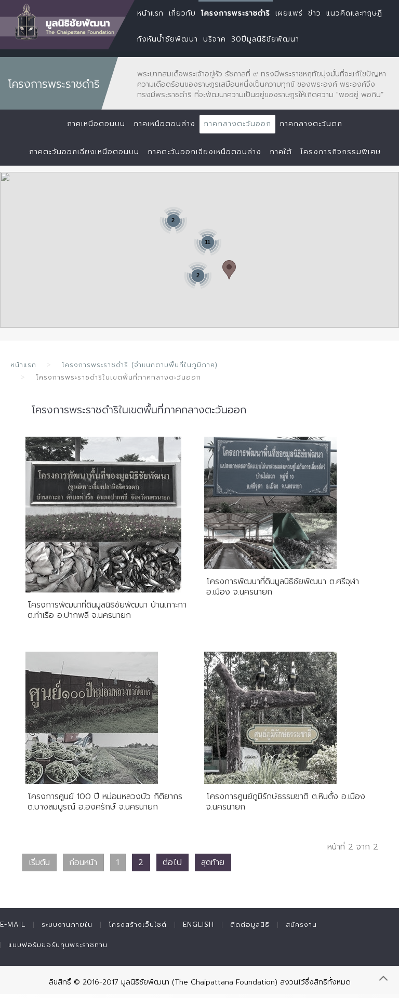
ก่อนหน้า (83, 862)
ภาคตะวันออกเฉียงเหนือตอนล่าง (204, 151)
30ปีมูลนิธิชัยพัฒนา (265, 39)
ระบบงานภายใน (67, 924)
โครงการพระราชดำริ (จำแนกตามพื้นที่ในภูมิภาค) (140, 365)
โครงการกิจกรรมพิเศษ (340, 151)
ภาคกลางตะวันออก (237, 123)
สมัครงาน (301, 924)
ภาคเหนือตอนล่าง (164, 123)
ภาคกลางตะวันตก (311, 123)
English (198, 924)
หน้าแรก (23, 365)
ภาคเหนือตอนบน (96, 123)
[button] (229, 270)
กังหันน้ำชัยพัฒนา (167, 39)
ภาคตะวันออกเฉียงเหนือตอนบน (84, 151)
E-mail (12, 924)
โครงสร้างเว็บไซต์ (138, 924)
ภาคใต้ (281, 151)
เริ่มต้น (39, 862)
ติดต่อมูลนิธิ (250, 924)
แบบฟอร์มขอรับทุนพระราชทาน (58, 945)
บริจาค (214, 39)
